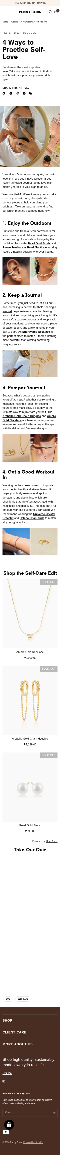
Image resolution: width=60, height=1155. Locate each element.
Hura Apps (52, 841)
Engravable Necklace (36, 331)
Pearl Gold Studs (39, 243)
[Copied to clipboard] (31, 93)
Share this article (16, 88)
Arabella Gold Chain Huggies (21, 416)
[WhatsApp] (25, 93)
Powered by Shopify (33, 1142)
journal (7, 311)
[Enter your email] (54, 1113)
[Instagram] (6, 1081)
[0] (55, 12)
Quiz (8, 999)
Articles (14, 22)
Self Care (23, 999)
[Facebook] (4, 93)
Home (5, 22)
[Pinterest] (18, 93)
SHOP (7, 1020)
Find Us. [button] (7, 1072)
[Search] (50, 12)
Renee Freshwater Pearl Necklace (24, 247)
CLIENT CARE (14, 1032)
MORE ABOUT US (17, 1044)
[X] (12, 93)
